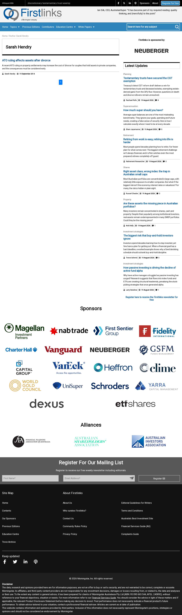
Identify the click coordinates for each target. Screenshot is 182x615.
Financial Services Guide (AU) (135, 526)
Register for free (170, 3)
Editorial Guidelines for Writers (136, 503)
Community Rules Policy (75, 526)
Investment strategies (133, 231)
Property (127, 199)
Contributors (48, 27)
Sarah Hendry (10, 74)
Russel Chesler (132, 194)
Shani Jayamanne (133, 129)
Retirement (128, 135)
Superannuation (130, 106)
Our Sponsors (9, 518)
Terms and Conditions (132, 510)
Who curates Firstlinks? (74, 510)
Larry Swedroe (131, 290)
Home (5, 27)
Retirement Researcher (135, 161)
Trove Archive (9, 542)
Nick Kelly (130, 226)
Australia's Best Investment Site (137, 518)
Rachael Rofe (131, 100)
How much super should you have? (143, 110)
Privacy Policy (70, 534)
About (155, 3)
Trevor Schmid (131, 258)
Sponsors (144, 3)
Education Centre (10, 534)
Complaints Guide (130, 534)
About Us (67, 503)
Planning (127, 74)
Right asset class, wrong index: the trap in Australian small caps (146, 173)
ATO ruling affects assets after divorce (26, 60)
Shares (126, 167)
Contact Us (68, 518)
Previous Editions (31, 27)
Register (157, 478)
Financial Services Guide (104, 597)
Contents (6, 510)
